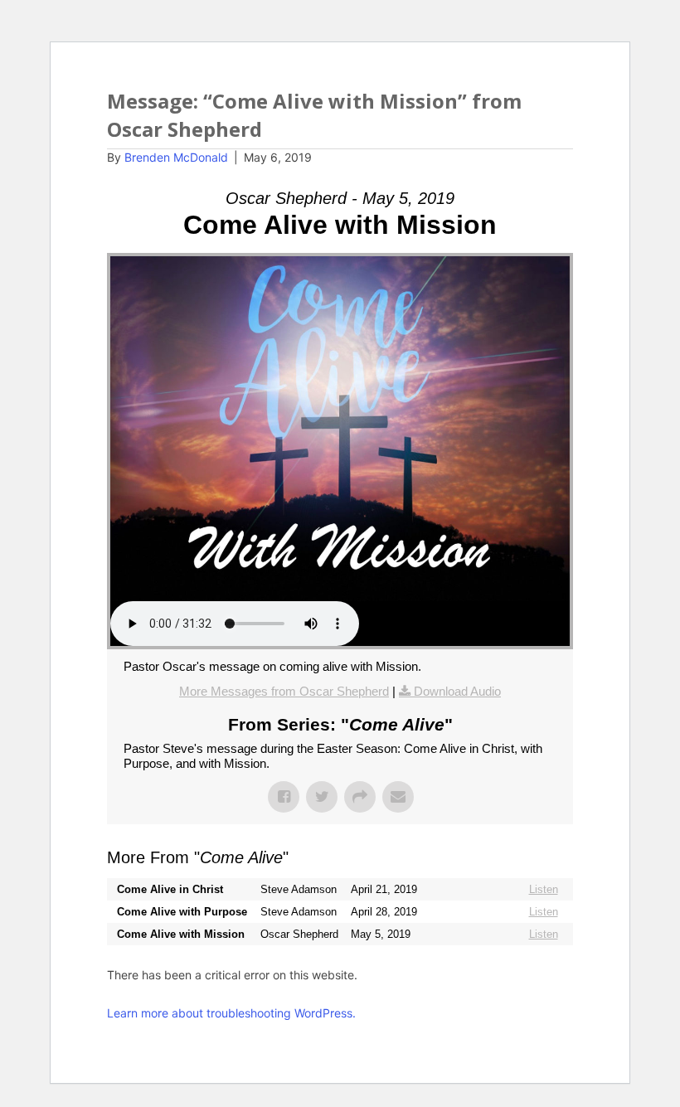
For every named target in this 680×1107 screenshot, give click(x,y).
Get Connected (533, 99)
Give (570, 133)
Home (267, 99)
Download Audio (457, 691)
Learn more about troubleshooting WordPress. (231, 1013)
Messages (513, 133)
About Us (327, 99)
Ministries (421, 99)
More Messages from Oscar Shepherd (284, 691)
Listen (543, 889)
